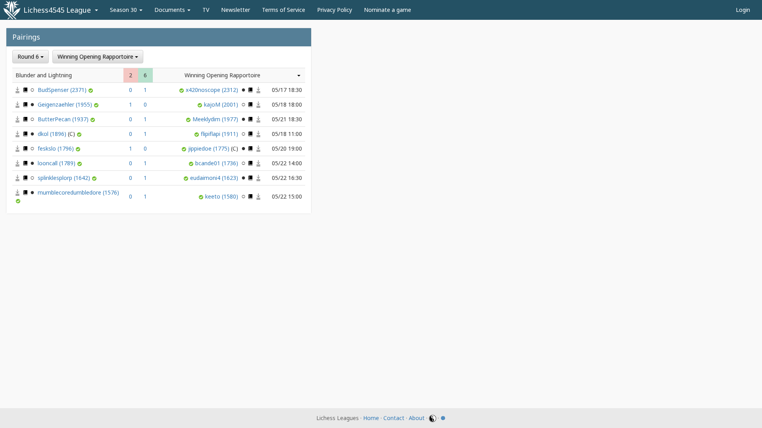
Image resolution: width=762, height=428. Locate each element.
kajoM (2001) (222, 104)
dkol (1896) (53, 134)
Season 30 (124, 9)
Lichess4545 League (57, 10)
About (417, 418)
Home (371, 418)
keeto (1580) (222, 196)
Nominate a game (387, 9)
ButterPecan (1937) (64, 119)
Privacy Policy (334, 9)
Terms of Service (283, 9)
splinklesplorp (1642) (65, 178)
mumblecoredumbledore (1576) (78, 192)
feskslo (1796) (56, 148)
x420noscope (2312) (213, 90)
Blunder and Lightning (43, 75)
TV (205, 9)
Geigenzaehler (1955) (66, 104)
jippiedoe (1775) (209, 148)
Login (743, 9)
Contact (393, 418)
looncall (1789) (57, 163)
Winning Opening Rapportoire (96, 56)
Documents (170, 9)
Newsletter (235, 9)
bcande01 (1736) (217, 163)
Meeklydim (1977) (216, 119)
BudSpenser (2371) (63, 90)
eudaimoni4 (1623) (215, 178)
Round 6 (28, 56)
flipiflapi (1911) (220, 134)
